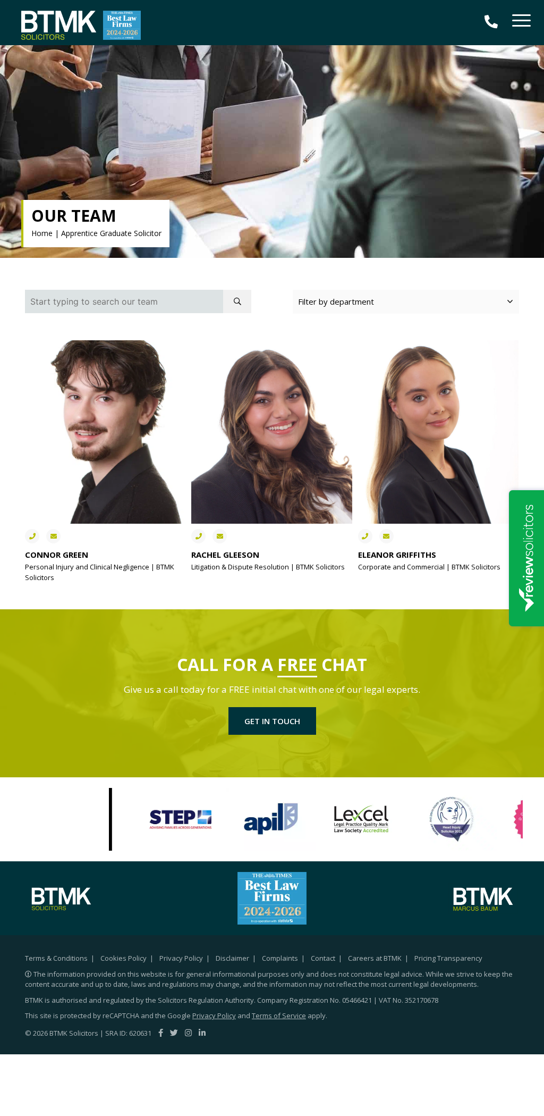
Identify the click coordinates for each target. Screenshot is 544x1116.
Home (42, 233)
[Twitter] (174, 1032)
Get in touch (272, 721)
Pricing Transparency (448, 958)
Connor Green (56, 554)
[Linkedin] (202, 1032)
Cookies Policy (123, 958)
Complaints (280, 958)
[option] (180, 819)
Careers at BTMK (375, 958)
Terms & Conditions (56, 958)
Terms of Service (279, 1015)
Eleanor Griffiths (397, 554)
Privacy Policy (181, 958)
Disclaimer (232, 958)
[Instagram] (188, 1032)
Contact (323, 958)
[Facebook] (160, 1032)
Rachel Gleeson (225, 554)
